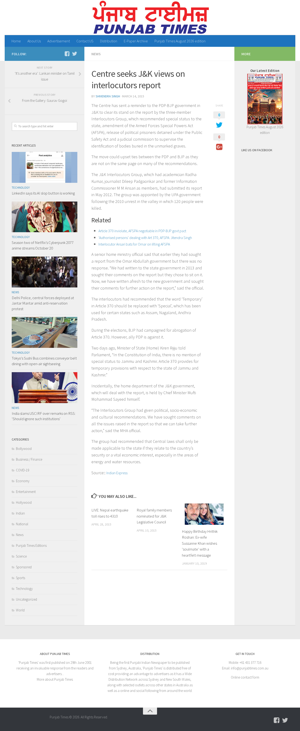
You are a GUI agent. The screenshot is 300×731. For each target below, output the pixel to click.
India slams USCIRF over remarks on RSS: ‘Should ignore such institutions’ (43, 416)
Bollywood (24, 448)
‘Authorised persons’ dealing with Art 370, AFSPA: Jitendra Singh (145, 237)
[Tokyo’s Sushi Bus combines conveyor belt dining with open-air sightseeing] (44, 332)
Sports (20, 578)
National (22, 524)
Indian (20, 513)
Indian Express (117, 472)
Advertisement (58, 41)
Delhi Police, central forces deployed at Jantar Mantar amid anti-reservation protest (43, 303)
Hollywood (24, 502)
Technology (21, 188)
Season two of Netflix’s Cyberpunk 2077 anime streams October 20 (43, 245)
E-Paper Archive (136, 41)
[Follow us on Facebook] (67, 53)
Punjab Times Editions (31, 545)
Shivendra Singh (108, 96)
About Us (34, 41)
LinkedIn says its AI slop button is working (43, 193)
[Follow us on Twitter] (74, 53)
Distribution (108, 41)
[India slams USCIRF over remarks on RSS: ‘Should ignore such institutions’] (44, 387)
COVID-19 (22, 470)
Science (21, 556)
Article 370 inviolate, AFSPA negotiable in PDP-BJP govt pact (142, 230)
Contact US (85, 41)
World (20, 610)
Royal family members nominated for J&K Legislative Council (154, 516)
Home (16, 41)
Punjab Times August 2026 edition (180, 41)
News (96, 53)
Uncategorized (26, 599)
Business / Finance (29, 459)
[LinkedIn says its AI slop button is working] (44, 167)
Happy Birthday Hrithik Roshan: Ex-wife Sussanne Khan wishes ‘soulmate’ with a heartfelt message (200, 543)
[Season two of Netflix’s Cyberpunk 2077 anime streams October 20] (44, 217)
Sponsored (24, 567)
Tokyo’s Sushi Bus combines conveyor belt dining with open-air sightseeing (44, 361)
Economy (23, 481)
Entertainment (26, 491)
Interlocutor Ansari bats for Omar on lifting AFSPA (134, 244)
